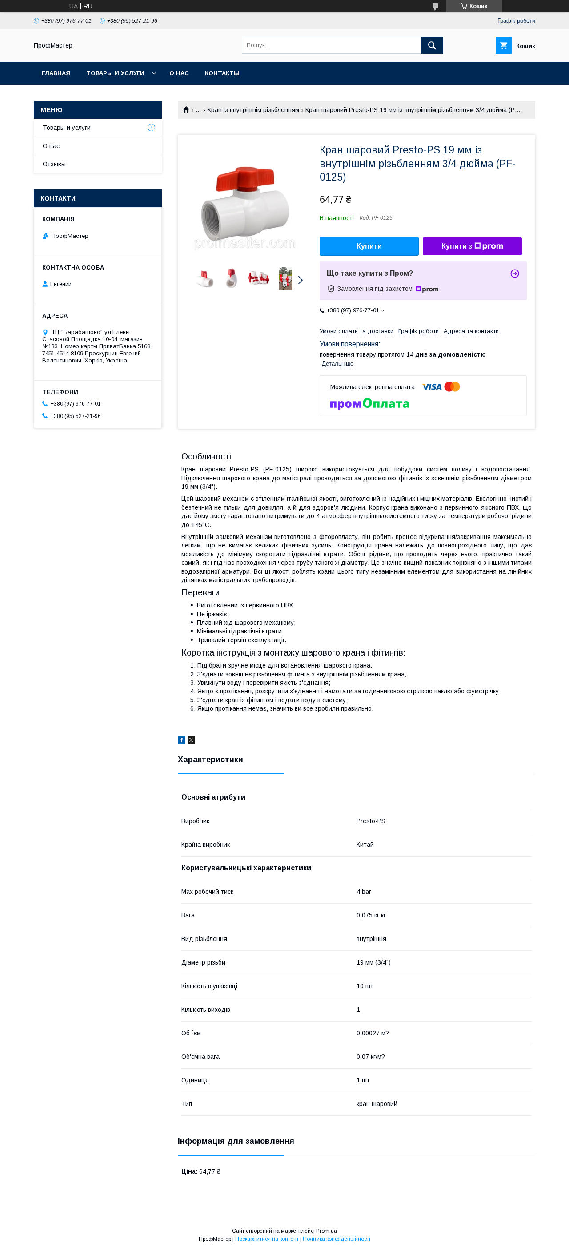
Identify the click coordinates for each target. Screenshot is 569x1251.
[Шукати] (432, 45)
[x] (191, 741)
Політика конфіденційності (336, 1239)
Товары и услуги (115, 73)
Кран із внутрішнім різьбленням (253, 109)
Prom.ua (326, 1231)
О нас (179, 73)
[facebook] (181, 741)
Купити (369, 246)
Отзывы (54, 164)
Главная (56, 73)
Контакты (222, 73)
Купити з (456, 246)
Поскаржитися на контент (267, 1239)
